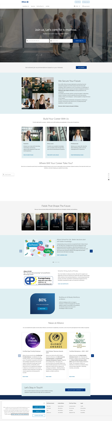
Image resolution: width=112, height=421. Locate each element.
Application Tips (72, 412)
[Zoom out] (109, 175)
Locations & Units (72, 406)
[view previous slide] (20, 251)
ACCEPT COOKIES (39, 407)
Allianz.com (49, 412)
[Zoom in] (109, 174)
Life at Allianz (60, 410)
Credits (82, 406)
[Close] (44, 403)
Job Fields (47, 6)
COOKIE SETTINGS (38, 415)
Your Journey (71, 408)
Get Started (81, 67)
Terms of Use (83, 410)
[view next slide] (91, 251)
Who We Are (60, 408)
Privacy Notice (83, 408)
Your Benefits (60, 412)
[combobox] (37, 41)
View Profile (78, 1)
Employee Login (86, 1)
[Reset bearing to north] (109, 177)
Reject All (39, 411)
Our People (49, 408)
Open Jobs (33, 6)
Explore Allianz (60, 406)
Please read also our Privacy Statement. (19, 414)
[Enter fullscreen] (109, 179)
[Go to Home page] (25, 1)
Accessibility (83, 412)
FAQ (47, 410)
